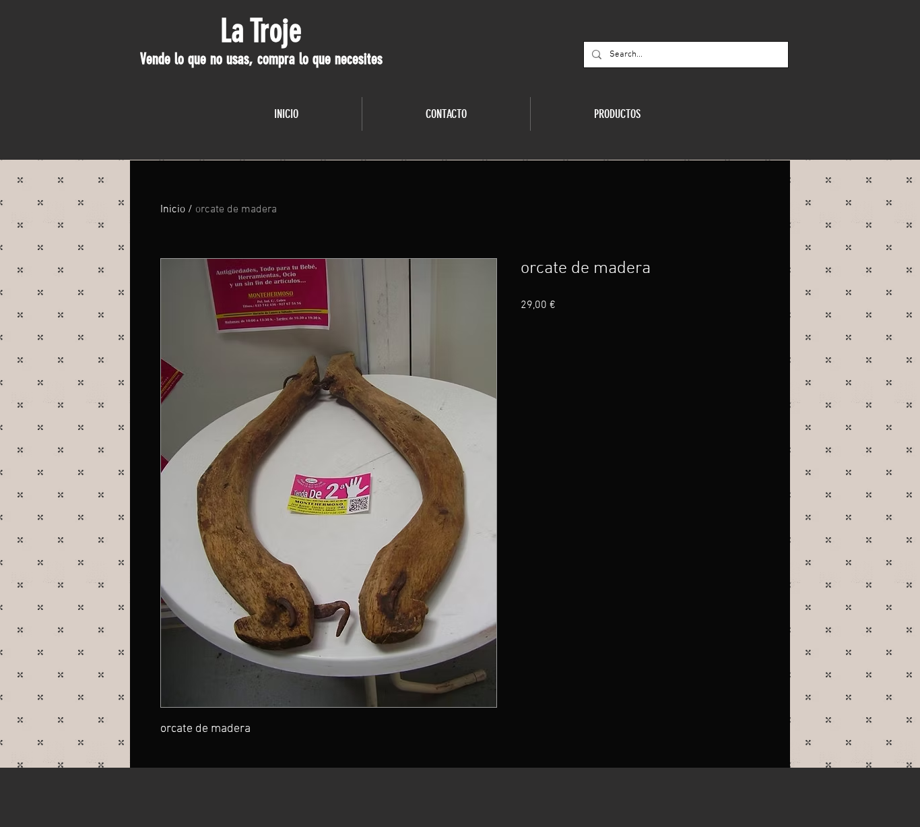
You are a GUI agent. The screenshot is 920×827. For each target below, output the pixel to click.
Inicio (172, 209)
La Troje (261, 31)
